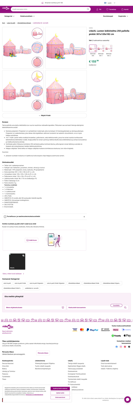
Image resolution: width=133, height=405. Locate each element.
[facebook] (117, 347)
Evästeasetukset (73, 377)
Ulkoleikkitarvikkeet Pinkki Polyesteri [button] (13, 288)
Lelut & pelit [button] (7, 283)
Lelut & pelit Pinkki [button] (20, 283)
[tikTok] (129, 347)
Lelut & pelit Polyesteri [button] (36, 283)
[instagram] (121, 347)
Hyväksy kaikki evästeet (60, 388)
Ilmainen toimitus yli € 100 (54, 3)
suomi (109, 3)
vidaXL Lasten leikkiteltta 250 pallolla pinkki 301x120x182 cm (109, 32)
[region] (37, 393)
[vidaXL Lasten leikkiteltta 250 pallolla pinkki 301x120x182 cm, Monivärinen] (23, 47)
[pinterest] (125, 347)
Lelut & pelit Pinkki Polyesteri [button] (56, 283)
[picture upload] (54, 240)
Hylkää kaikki (60, 393)
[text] (94, 62)
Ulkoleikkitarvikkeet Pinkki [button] (91, 283)
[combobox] (51, 9)
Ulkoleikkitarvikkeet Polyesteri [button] (112, 283)
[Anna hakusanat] (88, 9)
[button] (17, 262)
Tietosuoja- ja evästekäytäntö (34, 394)
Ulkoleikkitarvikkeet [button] (74, 283)
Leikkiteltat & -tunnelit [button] (31, 288)
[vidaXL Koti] (5, 8)
